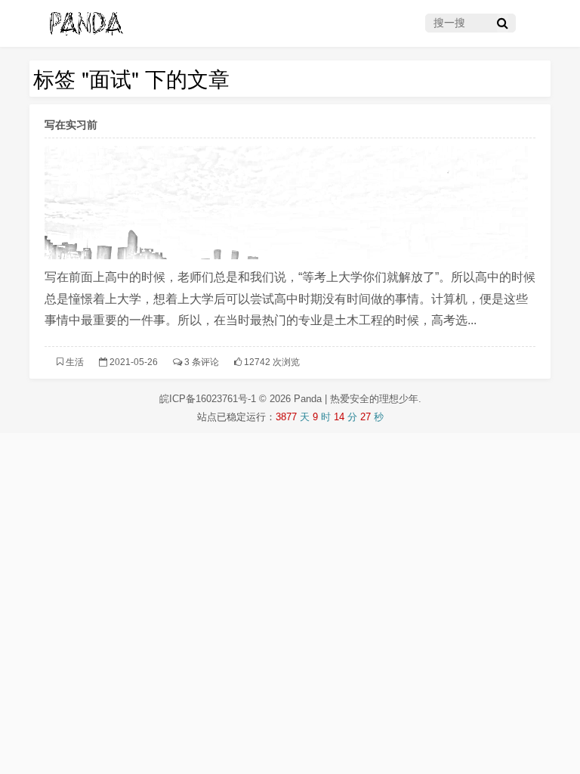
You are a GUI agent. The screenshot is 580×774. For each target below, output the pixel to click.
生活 (75, 362)
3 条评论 (201, 362)
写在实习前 (71, 124)
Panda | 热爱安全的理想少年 (356, 398)
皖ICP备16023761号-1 (209, 398)
